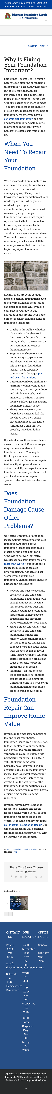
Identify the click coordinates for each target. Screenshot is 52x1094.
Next (42, 45)
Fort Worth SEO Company (21, 1080)
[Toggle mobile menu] (46, 21)
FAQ (15, 852)
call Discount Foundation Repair (23, 824)
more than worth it (15, 563)
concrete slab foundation (18, 118)
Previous (32, 45)
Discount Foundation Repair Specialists (22, 849)
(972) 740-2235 (22, 3)
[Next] (10, 914)
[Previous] (6, 914)
